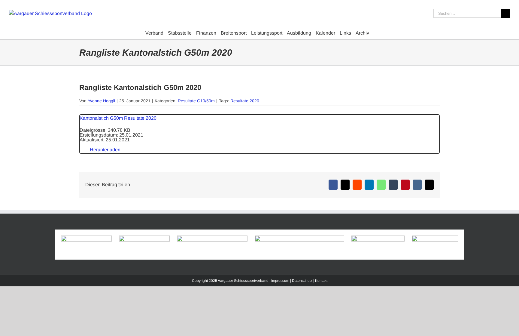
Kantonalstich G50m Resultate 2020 (118, 118)
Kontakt (321, 281)
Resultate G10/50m (196, 100)
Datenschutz (302, 281)
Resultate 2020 (244, 100)
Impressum (280, 281)
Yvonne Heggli (101, 100)
